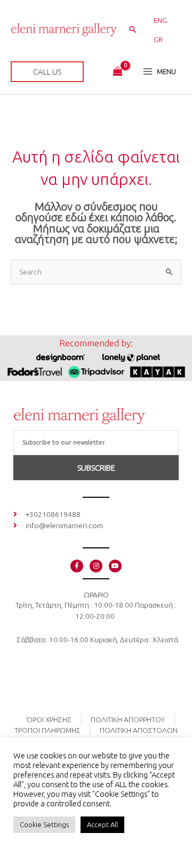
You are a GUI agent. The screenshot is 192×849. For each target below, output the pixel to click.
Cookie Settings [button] (44, 824)
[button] (133, 30)
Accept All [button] (102, 824)
